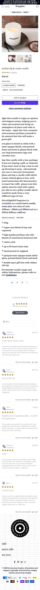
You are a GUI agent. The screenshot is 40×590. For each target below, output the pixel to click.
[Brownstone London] (20, 6)
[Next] (36, 34)
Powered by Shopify (23, 572)
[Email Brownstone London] (25, 562)
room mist (7, 206)
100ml (14, 209)
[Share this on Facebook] (17, 282)
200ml (26, 209)
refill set (21, 212)
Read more (16, 355)
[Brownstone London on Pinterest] (18, 562)
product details (8, 217)
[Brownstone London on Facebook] (14, 562)
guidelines (11, 275)
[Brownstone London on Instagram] (21, 562)
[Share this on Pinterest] (22, 282)
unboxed (21, 85)
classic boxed (9, 85)
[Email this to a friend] (27, 282)
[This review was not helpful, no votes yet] (36, 362)
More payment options (20, 108)
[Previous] (3, 34)
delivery (19, 217)
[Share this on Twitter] (12, 282)
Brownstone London (16, 568)
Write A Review (20, 313)
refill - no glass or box (13, 90)
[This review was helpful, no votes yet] (32, 362)
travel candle (28, 203)
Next (26, 12)
